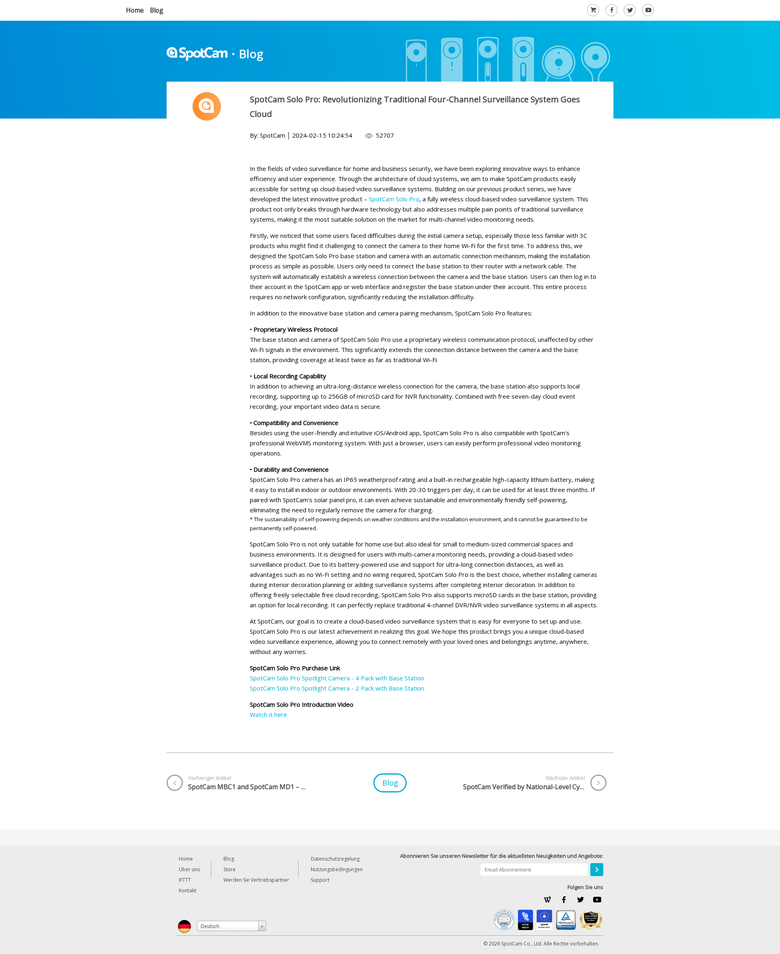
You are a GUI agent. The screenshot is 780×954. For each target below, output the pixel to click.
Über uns (189, 869)
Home (135, 10)
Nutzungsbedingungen (337, 869)
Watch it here (268, 714)
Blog (156, 10)
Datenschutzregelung (335, 858)
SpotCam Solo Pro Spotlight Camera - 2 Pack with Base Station (337, 688)
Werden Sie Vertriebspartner (256, 879)
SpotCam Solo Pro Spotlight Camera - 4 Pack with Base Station (337, 678)
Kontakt (187, 890)
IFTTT (185, 879)
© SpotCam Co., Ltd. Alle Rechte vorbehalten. (541, 943)
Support (320, 879)
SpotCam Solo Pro (394, 199)
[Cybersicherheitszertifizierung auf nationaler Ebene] (590, 920)
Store (229, 869)
